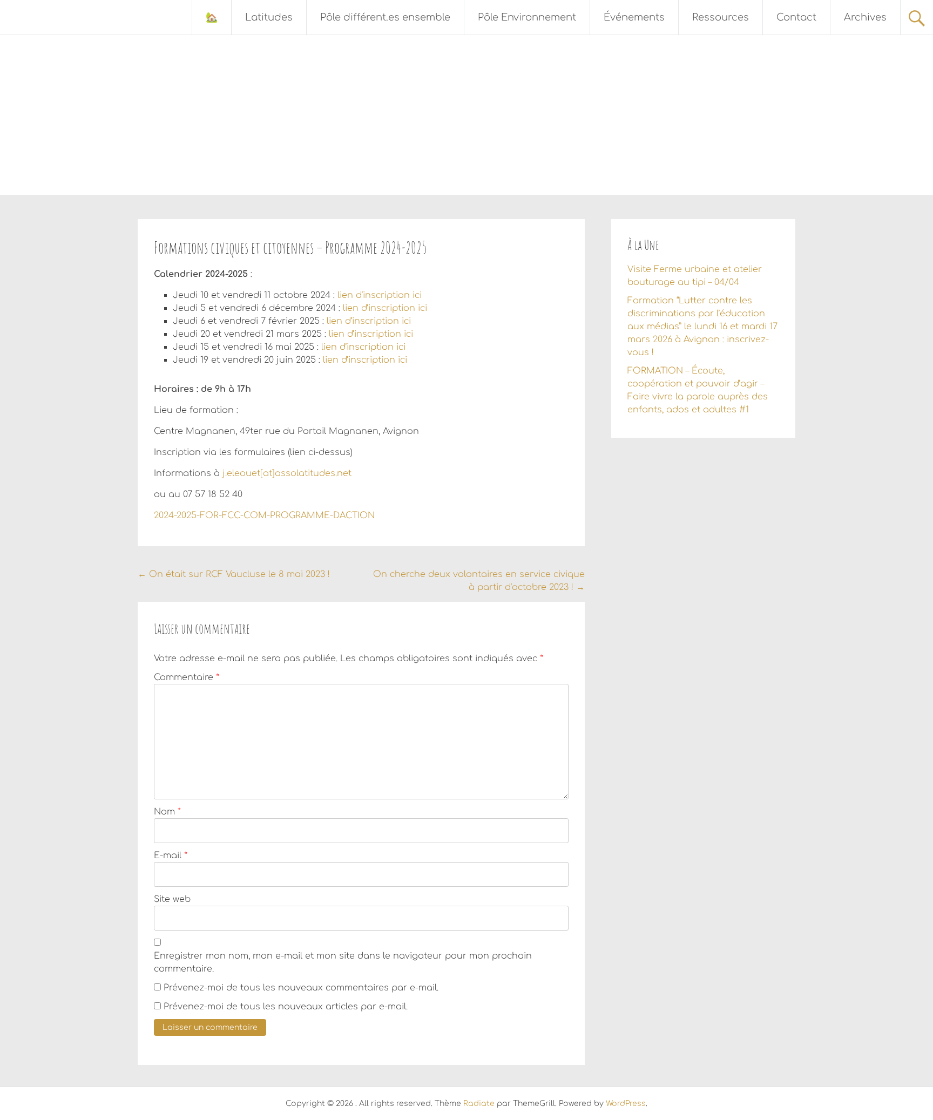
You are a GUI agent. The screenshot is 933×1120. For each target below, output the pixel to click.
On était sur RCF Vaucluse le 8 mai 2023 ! (234, 574)
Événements (634, 17)
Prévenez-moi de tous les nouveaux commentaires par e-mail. (301, 988)
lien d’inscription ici (379, 295)
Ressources (720, 17)
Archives (865, 17)
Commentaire (186, 677)
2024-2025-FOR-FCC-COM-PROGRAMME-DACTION (264, 515)
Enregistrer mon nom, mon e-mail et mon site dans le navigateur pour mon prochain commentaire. (343, 962)
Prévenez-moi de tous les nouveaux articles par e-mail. (286, 1007)
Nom (167, 812)
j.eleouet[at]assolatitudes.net (286, 473)
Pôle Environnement (527, 17)
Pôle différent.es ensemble (385, 17)
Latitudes (269, 17)
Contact (796, 17)
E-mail (170, 855)
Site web (172, 899)
